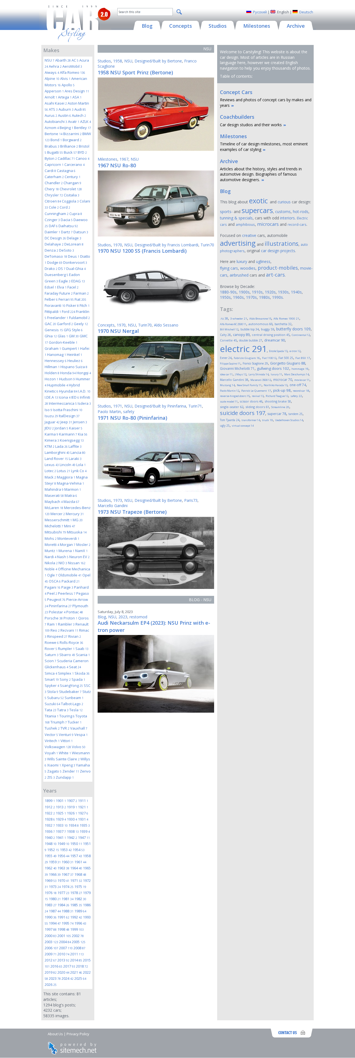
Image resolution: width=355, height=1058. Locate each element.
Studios (104, 61)
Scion (50, 660)
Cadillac (66, 158)
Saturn (52, 654)
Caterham (54, 176)
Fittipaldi (53, 311)
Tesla (76, 709)
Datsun (80, 231)
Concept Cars (236, 92)
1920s (270, 292)
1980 (55, 898)
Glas (63, 335)
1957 (76, 855)
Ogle (52, 575)
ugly (225, 425)
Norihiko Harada (275, 385)
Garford (65, 323)
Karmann (68, 434)
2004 (65, 941)
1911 (83, 800)
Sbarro (67, 654)
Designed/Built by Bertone (158, 61)
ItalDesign (69, 415)
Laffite (75, 446)
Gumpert (70, 348)
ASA (77, 97)
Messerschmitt (58, 519)
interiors (287, 218)
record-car (301, 391)
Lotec (50, 470)
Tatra (63, 709)
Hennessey (56, 360)
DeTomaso (56, 256)
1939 (85, 831)
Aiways (52, 72)
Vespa (81, 734)
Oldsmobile (70, 575)
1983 (51, 904)
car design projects (278, 250)
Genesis (54, 329)
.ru (224, 318)
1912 (50, 806)
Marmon (72, 489)
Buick (70, 152)
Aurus (51, 115)
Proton (70, 618)
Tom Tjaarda (229, 420)
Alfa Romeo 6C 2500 (233, 324)
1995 (67, 923)
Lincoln (67, 464)
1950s (225, 297)
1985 (76, 904)
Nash (63, 556)
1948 (51, 843)
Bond (56, 139)
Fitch (85, 305)
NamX (81, 550)
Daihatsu (68, 225)
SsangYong (71, 685)
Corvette (228, 340)
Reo (55, 630)
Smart (52, 679)
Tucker (75, 722)
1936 (50, 831)
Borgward (72, 139)
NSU (49, 60)
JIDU (49, 428)
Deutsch (306, 11)
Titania (52, 715)
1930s (283, 292)
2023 (55, 978)
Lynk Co (79, 470)
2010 (63, 953)
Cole (54, 207)
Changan (72, 182)
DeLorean (73, 244)
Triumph (58, 722)
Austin (64, 115)
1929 (61, 819)
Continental (301, 335)
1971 (76, 880)
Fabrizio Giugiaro (247, 358)
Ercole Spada (278, 351)
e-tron (295, 351)
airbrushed (239, 275)
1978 (76, 892)
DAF (53, 225)
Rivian (74, 636)
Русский (260, 11)
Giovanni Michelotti (237, 368)
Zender (70, 771)
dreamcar (274, 340)
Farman (81, 293)
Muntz (51, 550)
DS (61, 268)
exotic (259, 200)
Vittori (66, 740)
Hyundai (68, 391)
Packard (71, 581)
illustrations (281, 243)
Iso (48, 409)
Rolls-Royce (71, 642)
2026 (51, 984)
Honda (68, 372)
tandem (295, 414)
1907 (72, 800)
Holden (52, 372)
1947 (84, 837)
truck (267, 420)
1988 (67, 910)
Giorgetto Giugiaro (287, 363)
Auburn (66, 109)
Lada (61, 446)
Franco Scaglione (255, 363)
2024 (67, 978)
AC (75, 60)
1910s (257, 292)
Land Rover (56, 458)
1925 (61, 813)
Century (72, 176)
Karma (51, 434)
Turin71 (195, 406)
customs (283, 211)
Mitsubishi (55, 532)
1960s (238, 297)
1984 (63, 904)
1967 (67, 874)
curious (284, 201)
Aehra (55, 66)
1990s (277, 297)
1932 (50, 825)
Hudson (67, 378)
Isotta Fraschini (67, 409)
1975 (80, 886)
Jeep (66, 421)
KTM (49, 446)
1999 (77, 929)
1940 (50, 837)
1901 (61, 800)
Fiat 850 (302, 358)
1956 (63, 855)
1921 (83, 806)
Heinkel (74, 354)
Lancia (77, 452)
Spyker (52, 685)
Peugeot (56, 599)
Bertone (53, 133)
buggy (267, 329)
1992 (76, 917)
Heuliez (75, 360)
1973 (55, 886)
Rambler (66, 624)
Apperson (54, 90)
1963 (63, 867)
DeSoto (66, 250)
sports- (226, 211)
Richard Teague (277, 396)
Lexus (52, 464)
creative (249, 235)
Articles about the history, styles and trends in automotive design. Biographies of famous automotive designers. (261, 174)
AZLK (85, 121)
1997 (51, 929)
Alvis (65, 78)
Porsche (54, 618)
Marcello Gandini (113, 505)
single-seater (231, 407)
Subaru (55, 697)
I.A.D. (84, 391)
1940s (296, 292)
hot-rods (300, 211)
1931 (83, 819)
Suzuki (52, 703)
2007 (66, 947)
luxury (242, 261)
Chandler (54, 182)
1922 (50, 813)
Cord (65, 207)
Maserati (54, 495)
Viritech (52, 740)
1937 (61, 831)
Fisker (72, 305)
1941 (61, 837)
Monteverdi (68, 538)
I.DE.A (51, 397)
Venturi (66, 734)
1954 (79, 849)
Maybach (54, 501)
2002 (78, 935)
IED (75, 397)
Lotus (63, 470)
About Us (55, 1033)
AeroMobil (72, 66)
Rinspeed (57, 636)
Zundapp (65, 777)
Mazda (71, 501)
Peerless (66, 593)
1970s (251, 297)
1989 (80, 910)
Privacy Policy (78, 1033)
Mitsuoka (77, 532)
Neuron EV (79, 556)
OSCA (55, 581)
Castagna (66, 170)
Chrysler (54, 195)
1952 (53, 849)
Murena (66, 550)
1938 (73, 831)
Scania (83, 654)
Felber (51, 299)
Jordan (61, 428)
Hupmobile (57, 385)
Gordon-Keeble (63, 342)
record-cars (297, 224)
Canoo (82, 158)
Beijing (66, 127)
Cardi (50, 170)
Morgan (67, 544)
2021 (76, 972)
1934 (74, 825)
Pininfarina (60, 605)
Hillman (52, 366)
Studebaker (70, 691)
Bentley (82, 127)
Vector (51, 734)
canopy (241, 334)
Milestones (107, 159)
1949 (63, 843)
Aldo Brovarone (260, 318)
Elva (62, 287)
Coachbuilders (237, 116)
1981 (67, 898)
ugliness (263, 261)
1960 (67, 861)
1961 (80, 861)
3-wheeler (238, 318)
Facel (72, 287)
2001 (64, 935)
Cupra (75, 213)
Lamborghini (57, 452)
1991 (63, 917)
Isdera (84, 403)
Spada (78, 679)
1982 (80, 898)
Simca (51, 673)
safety (128, 411)
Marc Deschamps (296, 374)
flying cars (229, 268)
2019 (51, 972)
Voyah (51, 752)
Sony (65, 679)
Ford (68, 311)
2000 (51, 935)
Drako (51, 268)
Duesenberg (56, 274)
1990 (51, 917)
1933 (62, 825)
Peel (52, 593)
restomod (138, 616)
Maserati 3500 (260, 380)
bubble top (249, 329)
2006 (51, 947)
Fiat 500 (285, 358)
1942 (72, 837)
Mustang (227, 385)
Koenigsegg (72, 440)
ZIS (51, 777)
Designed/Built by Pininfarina (160, 406)
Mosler (83, 544)
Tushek (52, 728)
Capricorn (54, 164)
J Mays (240, 374)
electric (243, 349)
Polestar (57, 611)
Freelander (57, 317)
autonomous (260, 324)
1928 (50, 819)
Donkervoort (75, 262)
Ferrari (66, 299)
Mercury (75, 513)
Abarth (63, 60)
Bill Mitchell (229, 329)
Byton (51, 158)
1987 (55, 910)
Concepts (106, 325)
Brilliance (69, 146)
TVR (64, 728)
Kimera (52, 440)
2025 (80, 978)
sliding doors (257, 407)
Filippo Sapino (230, 363)
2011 (77, 953)
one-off (298, 385)
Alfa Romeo (72, 72)
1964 (76, 867)
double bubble (250, 340)
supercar (276, 413)
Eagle (64, 281)
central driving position (271, 335)
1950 (76, 843)
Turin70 (207, 244)
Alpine (52, 78)
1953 (66, 849)
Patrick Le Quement (256, 391)
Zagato (54, 771)
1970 (63, 880)
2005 (78, 941)
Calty (225, 335)
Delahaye (54, 244)
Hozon (51, 378)
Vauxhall (78, 728)
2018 (82, 966)
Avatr (73, 121)
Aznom (52, 127)
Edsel (50, 287)
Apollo (68, 84)
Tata (50, 709)
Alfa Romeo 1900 (286, 318)
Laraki (75, 458)
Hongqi (84, 372)
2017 (69, 966)
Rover (51, 648)
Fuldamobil (79, 317)
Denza (51, 250)
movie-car (302, 380)
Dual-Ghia (76, 268)
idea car (226, 374)
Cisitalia (71, 195)
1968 (80, 874)
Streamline (280, 407)
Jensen (80, 421)
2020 (63, 972)
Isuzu (51, 415)
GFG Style (73, 329)
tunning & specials (236, 218)
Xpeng (68, 765)
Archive (229, 161)
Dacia (67, 219)
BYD (82, 152)
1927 (83, 813)
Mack (50, 477)
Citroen (53, 201)
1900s (244, 292)
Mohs (51, 538)
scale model (229, 401)
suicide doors (242, 413)
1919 (72, 806)
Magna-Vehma (70, 483)
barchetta (283, 324)
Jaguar (52, 421)
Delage (74, 238)
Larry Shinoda (258, 374)
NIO (63, 562)
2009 (51, 953)
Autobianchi (56, 121)
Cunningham (57, 213)
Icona (64, 397)
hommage (299, 369)
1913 (61, 806)
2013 (63, 960)
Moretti (52, 544)
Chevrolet (71, 188)
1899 (50, 800)
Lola (81, 464)
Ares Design (77, 90)
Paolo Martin (109, 411)
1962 (51, 867)
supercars (257, 210)
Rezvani (69, 630)
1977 (63, 892)
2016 (56, 966)
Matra (71, 495)
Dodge (54, 262)
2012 (51, 960)
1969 (51, 880)
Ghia (51, 335)
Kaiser (75, 428)
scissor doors (251, 401)
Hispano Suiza (73, 366)
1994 (55, 923)
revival (257, 396)
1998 (63, 929)
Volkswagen (58, 746)
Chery (52, 188)
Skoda (82, 673)
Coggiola (70, 201)
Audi (80, 109)
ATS (53, 109)
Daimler (52, 231)
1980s (264, 297)
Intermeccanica (63, 403)
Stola (52, 691)
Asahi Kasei (56, 103)
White (65, 752)
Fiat (80, 299)
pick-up (282, 390)
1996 (80, 923)
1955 (51, 855)
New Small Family (249, 385)
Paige (67, 587)
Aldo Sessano (166, 325)
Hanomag (56, 354)
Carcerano (74, 164)
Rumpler (66, 648)
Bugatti (55, 152)
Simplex (66, 673)
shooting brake (278, 401)
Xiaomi (54, 765)
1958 (117, 61)
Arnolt (51, 97)
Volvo (78, 746)
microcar (282, 379)
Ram (52, 624)
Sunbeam (74, 697)
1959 (55, 861)
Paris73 (190, 500)
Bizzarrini (72, 133)
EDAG (78, 281)
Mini (69, 525)
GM (74, 335)
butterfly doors (293, 328)
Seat (75, 666)
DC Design (55, 238)
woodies (247, 268)
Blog (102, 616)
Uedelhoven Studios (289, 420)
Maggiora (66, 477)
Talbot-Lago (72, 703)
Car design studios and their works (251, 124)
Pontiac (74, 611)
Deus (73, 256)
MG (78, 519)
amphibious (245, 224)
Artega (65, 97)
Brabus (52, 146)
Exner (226, 358)
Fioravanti (55, 305)
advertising (238, 243)
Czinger (52, 219)
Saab (81, 648)
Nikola (51, 562)
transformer (251, 420)
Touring (67, 715)
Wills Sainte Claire (63, 758)
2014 (76, 960)
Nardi (50, 556)
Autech (79, 115)
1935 (85, 825)
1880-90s (228, 292)
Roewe (52, 642)
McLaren (54, 507)
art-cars (275, 274)
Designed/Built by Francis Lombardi (166, 244)
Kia (82, 434)
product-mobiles (278, 267)
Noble (51, 568)
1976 (51, 892)
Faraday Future (59, 293)
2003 (51, 941)
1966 (55, 874)
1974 (67, 886)
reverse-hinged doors (235, 396)
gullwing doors (273, 368)
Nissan (76, 562)
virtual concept (242, 425)
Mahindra (54, 489)
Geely (81, 323)
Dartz (67, 231)
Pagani (52, 587)
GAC (50, 323)
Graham (53, 348)
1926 (72, 813)
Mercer (57, 513)
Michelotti (54, 525)
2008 (79, 947)
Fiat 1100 (269, 358)
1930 (72, 819)
